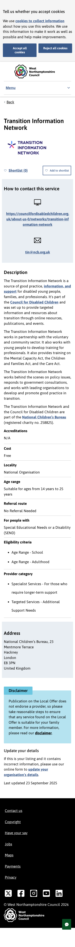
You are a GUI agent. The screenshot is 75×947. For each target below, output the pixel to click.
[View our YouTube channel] (46, 894)
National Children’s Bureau (44, 417)
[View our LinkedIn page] (59, 894)
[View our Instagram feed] (33, 894)
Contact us (13, 810)
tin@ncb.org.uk (37, 252)
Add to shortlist (59, 170)
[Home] (37, 71)
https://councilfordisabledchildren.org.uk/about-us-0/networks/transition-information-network (37, 219)
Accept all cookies (20, 50)
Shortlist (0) (18, 170)
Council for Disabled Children (34, 302)
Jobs (8, 844)
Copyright (13, 822)
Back (10, 102)
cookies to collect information (39, 21)
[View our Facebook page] (21, 894)
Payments (13, 866)
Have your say (16, 833)
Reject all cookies (55, 48)
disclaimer (43, 733)
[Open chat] (66, 924)
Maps (9, 855)
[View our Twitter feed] (8, 894)
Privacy (10, 877)
